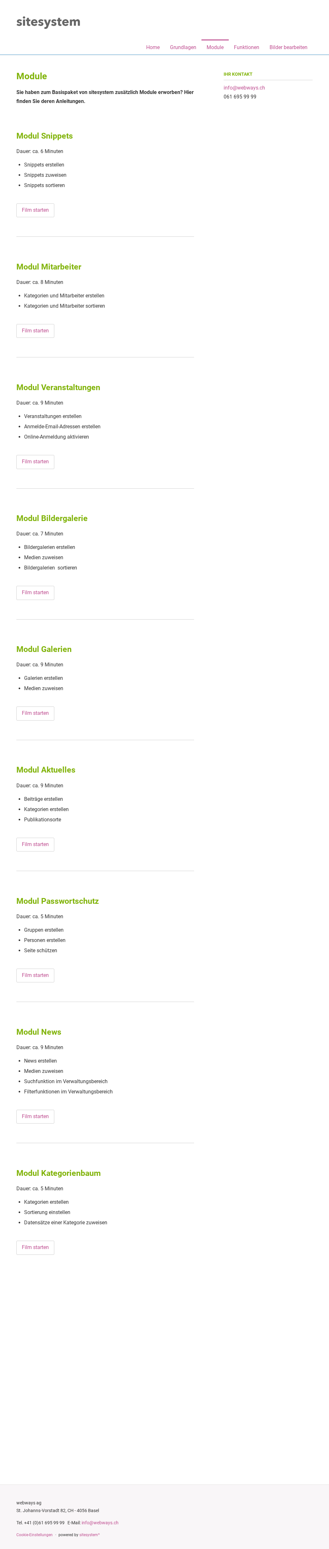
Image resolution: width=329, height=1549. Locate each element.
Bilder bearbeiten (288, 47)
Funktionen (246, 47)
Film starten (35, 210)
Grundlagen (183, 47)
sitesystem (89, 1535)
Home (153, 47)
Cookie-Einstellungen (34, 1535)
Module (215, 47)
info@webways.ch (244, 88)
